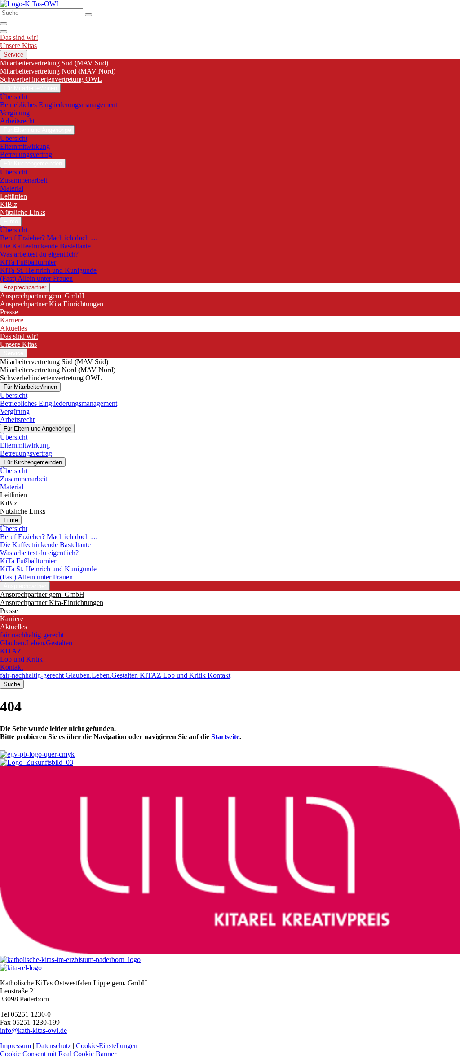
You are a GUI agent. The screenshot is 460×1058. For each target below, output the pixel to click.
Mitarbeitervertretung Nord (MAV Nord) (57, 71)
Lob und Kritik (21, 659)
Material (11, 188)
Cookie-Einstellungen (106, 1045)
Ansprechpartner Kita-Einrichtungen (51, 304)
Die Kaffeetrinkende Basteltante (45, 246)
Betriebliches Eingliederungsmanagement (58, 105)
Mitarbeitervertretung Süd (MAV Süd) (54, 63)
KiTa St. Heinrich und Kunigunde (48, 270)
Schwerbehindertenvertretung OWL (51, 79)
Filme (11, 221)
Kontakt (11, 667)
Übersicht (13, 96)
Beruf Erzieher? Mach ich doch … (49, 238)
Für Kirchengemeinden (33, 163)
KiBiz (8, 204)
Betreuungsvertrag (26, 154)
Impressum (15, 1045)
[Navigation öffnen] (3, 31)
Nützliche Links (22, 212)
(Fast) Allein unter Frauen (36, 278)
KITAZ (11, 651)
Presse (9, 312)
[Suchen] (88, 14)
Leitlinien (13, 196)
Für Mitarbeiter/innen (30, 88)
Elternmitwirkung (25, 146)
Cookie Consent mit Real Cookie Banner (58, 1054)
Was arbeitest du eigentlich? (39, 254)
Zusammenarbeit (23, 180)
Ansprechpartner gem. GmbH (42, 296)
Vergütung (15, 113)
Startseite (225, 736)
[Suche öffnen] (3, 23)
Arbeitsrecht (17, 121)
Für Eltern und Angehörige (37, 129)
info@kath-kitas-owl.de (33, 1030)
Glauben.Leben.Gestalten (36, 643)
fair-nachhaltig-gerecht (32, 635)
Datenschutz (53, 1045)
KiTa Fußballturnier (28, 262)
